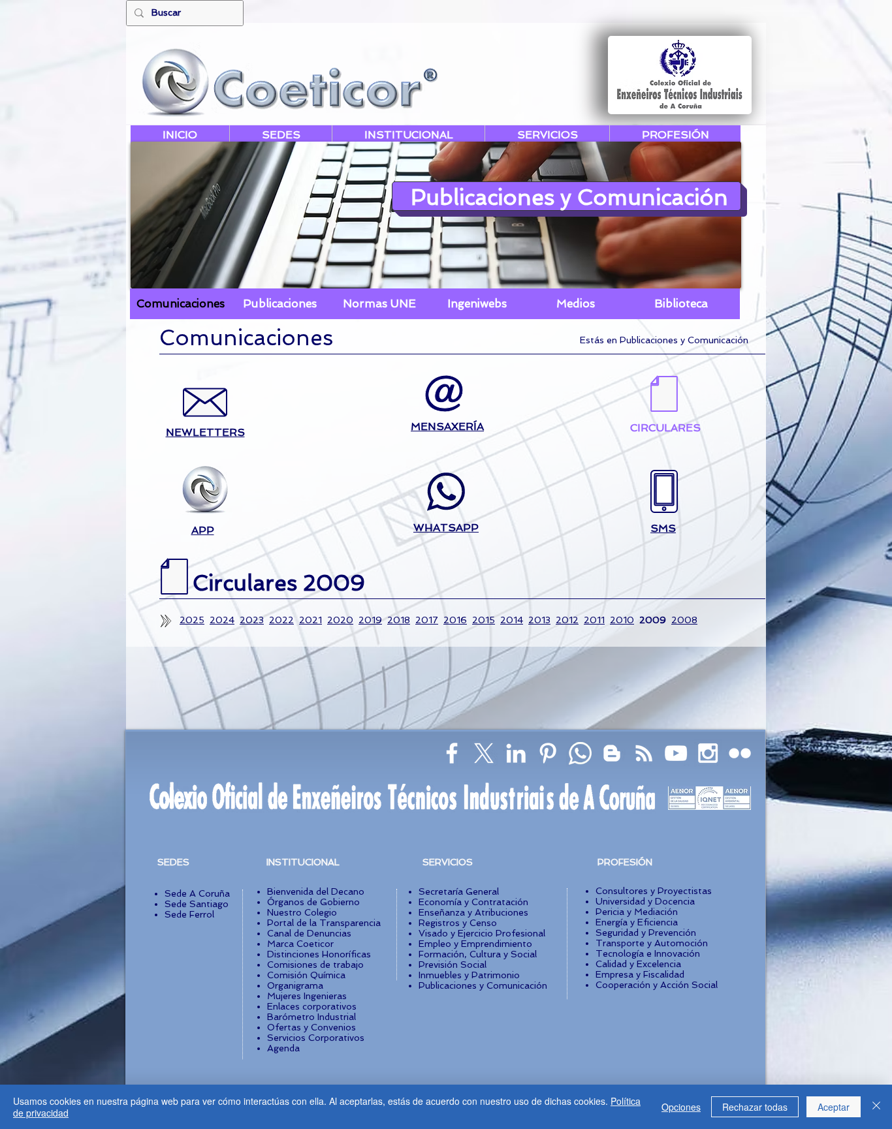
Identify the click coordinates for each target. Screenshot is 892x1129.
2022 (281, 620)
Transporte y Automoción (652, 943)
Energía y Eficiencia (637, 922)
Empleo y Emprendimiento (475, 943)
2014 (511, 620)
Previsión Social (452, 964)
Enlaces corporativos (312, 1006)
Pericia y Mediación (637, 911)
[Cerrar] (876, 1107)
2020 (340, 620)
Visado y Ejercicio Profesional (482, 933)
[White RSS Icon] (644, 753)
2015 (483, 620)
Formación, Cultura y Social (478, 954)
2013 (539, 620)
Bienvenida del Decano (315, 891)
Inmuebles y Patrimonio (469, 975)
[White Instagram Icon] (708, 753)
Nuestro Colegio (302, 912)
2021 (310, 620)
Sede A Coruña (197, 893)
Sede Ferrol (189, 914)
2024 (222, 620)
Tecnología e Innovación (648, 953)
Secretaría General (459, 891)
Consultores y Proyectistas (654, 891)
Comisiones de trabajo (315, 964)
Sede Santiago (197, 904)
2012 (567, 620)
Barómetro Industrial (311, 1017)
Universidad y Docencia (645, 901)
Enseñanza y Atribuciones (473, 912)
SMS (663, 528)
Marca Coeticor (300, 943)
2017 (426, 620)
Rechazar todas (755, 1106)
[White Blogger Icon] (612, 753)
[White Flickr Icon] (740, 753)
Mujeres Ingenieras (307, 996)
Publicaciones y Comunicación (483, 985)
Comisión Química (306, 975)
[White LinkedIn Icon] (516, 753)
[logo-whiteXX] (484, 753)
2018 (398, 620)
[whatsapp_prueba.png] (580, 753)
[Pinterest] (548, 753)
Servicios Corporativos (315, 1037)
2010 (622, 620)
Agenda (283, 1048)
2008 (684, 620)
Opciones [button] (681, 1106)
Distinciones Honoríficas (319, 954)
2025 (192, 620)
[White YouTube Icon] (676, 753)
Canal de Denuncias (309, 933)
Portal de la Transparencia (324, 923)
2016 (455, 620)
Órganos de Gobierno (313, 902)
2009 (652, 620)
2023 (252, 620)
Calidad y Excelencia (638, 964)
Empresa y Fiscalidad (640, 974)
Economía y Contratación (473, 902)
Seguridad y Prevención (646, 932)
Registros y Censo (458, 923)
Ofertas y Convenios (311, 1027)
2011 (594, 620)
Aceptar (834, 1106)
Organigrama (295, 985)
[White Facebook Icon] (452, 753)
